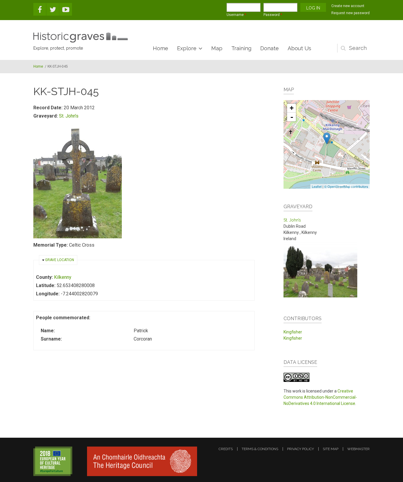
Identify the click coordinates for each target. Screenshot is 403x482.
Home (160, 48)
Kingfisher (293, 332)
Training (241, 48)
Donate (269, 48)
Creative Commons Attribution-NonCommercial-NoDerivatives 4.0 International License (320, 397)
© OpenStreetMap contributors (346, 186)
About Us (299, 48)
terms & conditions (260, 449)
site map (330, 449)
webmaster (358, 449)
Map (216, 48)
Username (236, 15)
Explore (186, 48)
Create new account (347, 6)
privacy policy (300, 449)
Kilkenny (62, 277)
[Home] (80, 37)
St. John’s (68, 116)
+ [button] (292, 108)
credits (226, 449)
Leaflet (317, 186)
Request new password (350, 13)
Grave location (59, 260)
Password (272, 15)
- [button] (292, 117)
